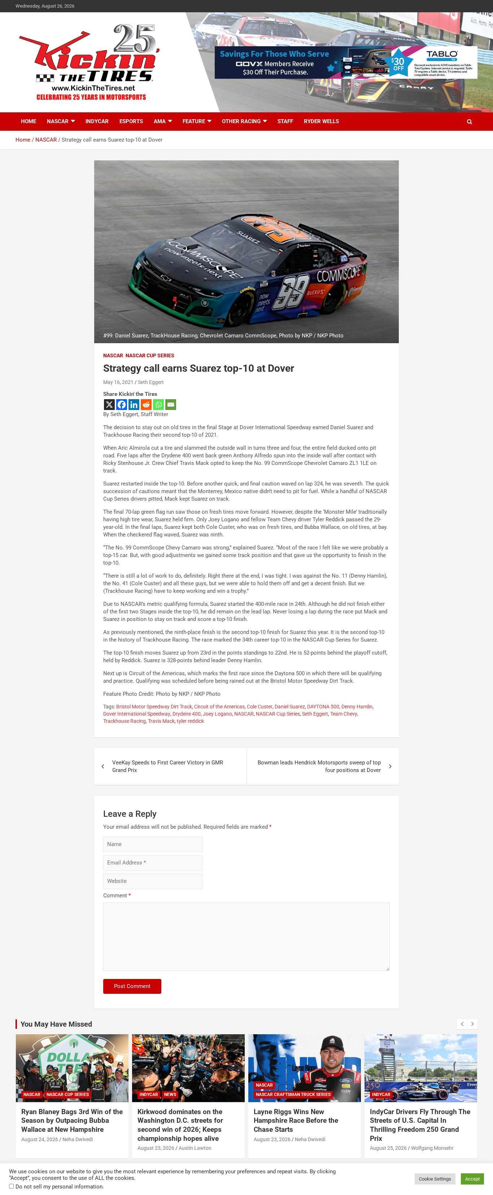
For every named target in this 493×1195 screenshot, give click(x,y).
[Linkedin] (133, 404)
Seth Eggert (151, 382)
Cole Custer (259, 706)
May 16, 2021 (118, 382)
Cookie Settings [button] (435, 1179)
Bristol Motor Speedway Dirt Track (154, 706)
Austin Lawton (195, 1148)
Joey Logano (217, 714)
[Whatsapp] (158, 404)
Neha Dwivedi (77, 1139)
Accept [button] (472, 1179)
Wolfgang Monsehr (432, 1148)
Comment (117, 895)
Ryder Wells (321, 121)
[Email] (170, 404)
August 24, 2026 (39, 1139)
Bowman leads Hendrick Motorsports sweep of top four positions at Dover (319, 766)
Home (28, 121)
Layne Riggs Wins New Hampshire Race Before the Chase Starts (296, 1121)
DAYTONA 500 (323, 706)
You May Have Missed (56, 1024)
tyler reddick (190, 721)
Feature (194, 121)
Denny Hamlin (356, 706)
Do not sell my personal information (59, 1186)
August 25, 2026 (388, 1148)
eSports (131, 121)
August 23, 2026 (156, 1148)
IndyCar (97, 121)
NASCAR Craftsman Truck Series (293, 1094)
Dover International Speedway (136, 714)
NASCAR (58, 121)
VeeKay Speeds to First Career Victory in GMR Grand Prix (167, 766)
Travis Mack (161, 721)
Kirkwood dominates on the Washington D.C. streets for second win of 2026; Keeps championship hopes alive (180, 1125)
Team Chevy (343, 714)
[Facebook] (121, 404)
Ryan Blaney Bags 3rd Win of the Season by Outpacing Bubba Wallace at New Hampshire (72, 1121)
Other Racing (241, 121)
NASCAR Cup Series (150, 355)
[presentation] (462, 1024)
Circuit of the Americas (219, 706)
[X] (109, 404)
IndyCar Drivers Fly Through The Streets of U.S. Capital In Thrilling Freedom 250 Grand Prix (420, 1125)
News (170, 1094)
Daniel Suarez (290, 706)
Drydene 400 (187, 714)
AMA (160, 121)
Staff (285, 121)
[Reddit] (146, 404)
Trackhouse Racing (124, 721)
